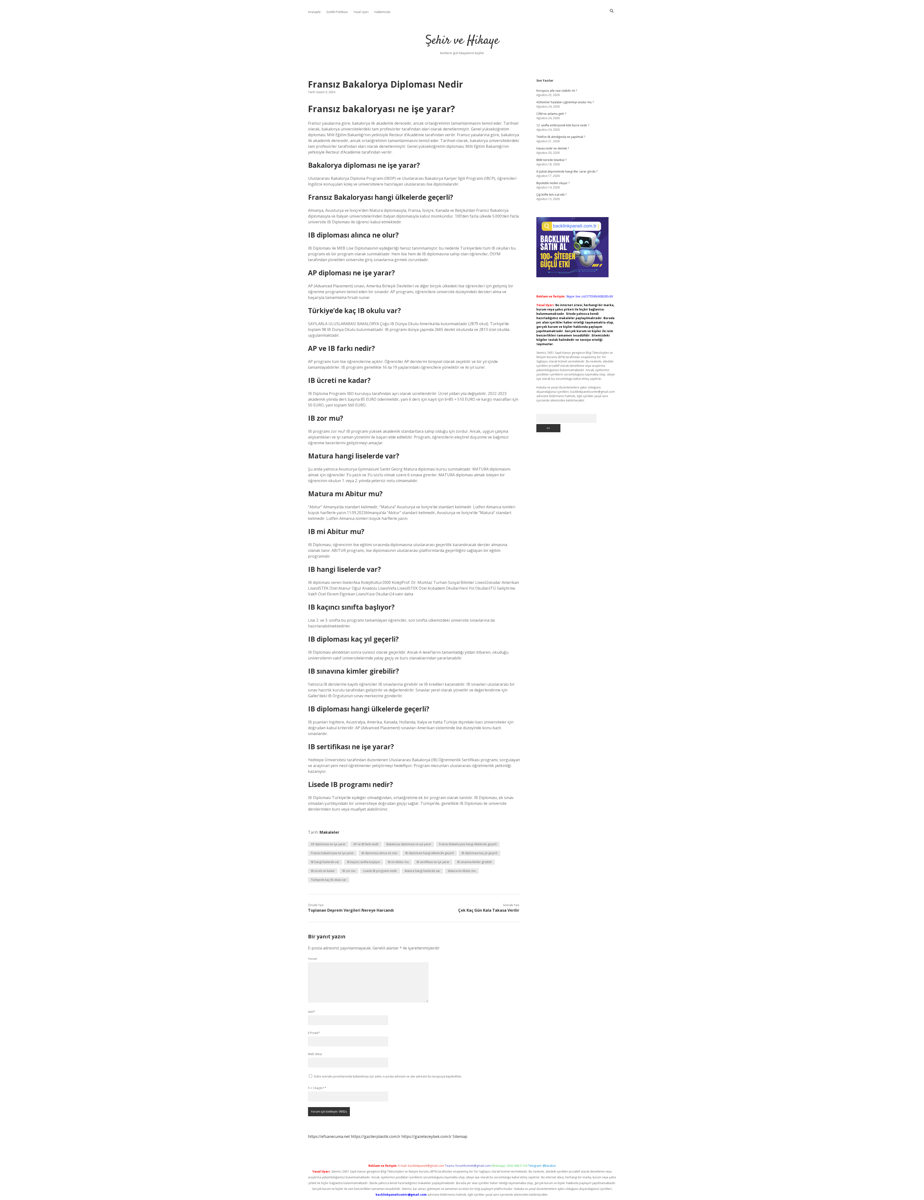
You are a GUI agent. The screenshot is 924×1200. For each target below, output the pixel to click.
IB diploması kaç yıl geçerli (479, 853)
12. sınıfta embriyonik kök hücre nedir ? (562, 125)
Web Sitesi (315, 1054)
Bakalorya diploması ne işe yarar (408, 844)
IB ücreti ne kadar (323, 871)
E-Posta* (314, 1033)
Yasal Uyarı (361, 12)
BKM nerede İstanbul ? (551, 160)
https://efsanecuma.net (329, 1136)
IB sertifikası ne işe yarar (433, 862)
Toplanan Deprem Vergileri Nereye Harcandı (351, 910)
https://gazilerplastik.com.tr (375, 1136)
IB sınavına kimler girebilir (474, 862)
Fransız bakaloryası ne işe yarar (332, 853)
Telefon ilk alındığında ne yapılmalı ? (560, 137)
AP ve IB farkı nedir (366, 844)
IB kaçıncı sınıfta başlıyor (363, 862)
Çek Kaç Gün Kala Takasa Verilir (488, 910)
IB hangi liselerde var (325, 862)
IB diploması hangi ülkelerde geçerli (429, 853)
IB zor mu (348, 871)
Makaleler (329, 832)
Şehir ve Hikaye (462, 41)
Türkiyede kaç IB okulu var (328, 880)
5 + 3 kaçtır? (317, 1088)
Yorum (312, 959)
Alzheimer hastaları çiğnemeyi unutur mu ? (565, 102)
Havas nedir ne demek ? (552, 148)
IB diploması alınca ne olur (379, 853)
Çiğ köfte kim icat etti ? (551, 195)
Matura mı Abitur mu (462, 871)
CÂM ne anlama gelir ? (551, 114)
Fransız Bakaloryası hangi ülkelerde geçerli (468, 844)
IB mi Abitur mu (398, 862)
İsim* (311, 1012)
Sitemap (460, 1136)
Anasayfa (314, 12)
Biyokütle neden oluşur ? (553, 183)
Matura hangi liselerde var (422, 871)
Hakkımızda (382, 12)
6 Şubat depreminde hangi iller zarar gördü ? (566, 171)
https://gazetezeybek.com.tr (426, 1136)
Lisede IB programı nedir (380, 871)
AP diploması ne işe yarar (328, 844)
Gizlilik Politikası (337, 12)
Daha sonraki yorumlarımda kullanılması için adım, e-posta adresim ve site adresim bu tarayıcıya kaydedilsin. (388, 1076)
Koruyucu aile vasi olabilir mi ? (556, 91)
